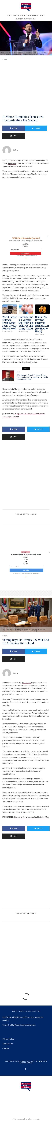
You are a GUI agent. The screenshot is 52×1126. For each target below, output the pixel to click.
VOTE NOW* (26, 570)
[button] (26, 554)
